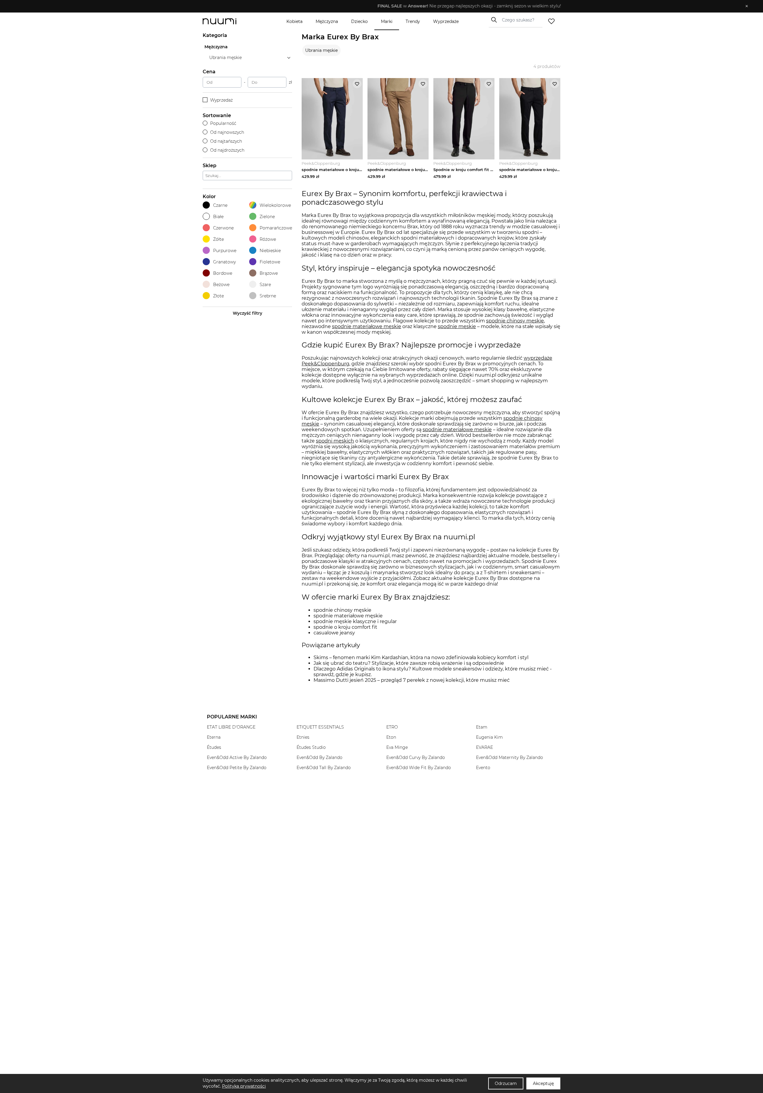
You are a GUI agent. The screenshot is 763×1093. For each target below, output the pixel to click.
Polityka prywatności (244, 1086)
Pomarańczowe (276, 228)
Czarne (220, 205)
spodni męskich (335, 441)
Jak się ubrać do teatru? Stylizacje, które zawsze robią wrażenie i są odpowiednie (409, 663)
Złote (218, 296)
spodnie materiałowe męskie (457, 429)
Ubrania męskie (321, 50)
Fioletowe (270, 262)
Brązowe (269, 273)
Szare (265, 284)
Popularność (223, 123)
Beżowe (221, 284)
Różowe (268, 239)
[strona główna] (229, 21)
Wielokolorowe (275, 205)
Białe (218, 216)
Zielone (267, 216)
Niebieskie (270, 250)
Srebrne (268, 296)
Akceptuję (543, 1083)
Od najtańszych (226, 141)
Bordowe (222, 273)
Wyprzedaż (221, 100)
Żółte (218, 239)
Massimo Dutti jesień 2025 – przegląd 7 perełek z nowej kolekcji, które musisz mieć (412, 680)
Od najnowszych (227, 132)
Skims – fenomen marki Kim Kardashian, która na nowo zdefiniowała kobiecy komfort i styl (421, 657)
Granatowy (224, 262)
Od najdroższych (227, 150)
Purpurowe (224, 250)
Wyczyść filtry (247, 313)
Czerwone (223, 228)
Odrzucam (506, 1083)
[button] (377, 6)
